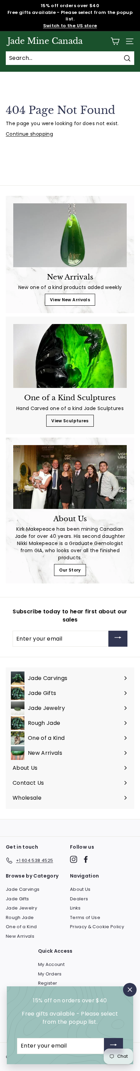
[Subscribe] (117, 639)
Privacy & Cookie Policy (97, 926)
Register (47, 983)
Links (75, 908)
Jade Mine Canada (45, 41)
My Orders (50, 974)
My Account (51, 964)
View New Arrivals (70, 300)
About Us (80, 889)
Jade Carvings (23, 889)
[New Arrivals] (70, 235)
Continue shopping (29, 134)
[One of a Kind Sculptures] (70, 356)
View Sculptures (69, 421)
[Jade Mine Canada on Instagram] (73, 859)
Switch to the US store (70, 25)
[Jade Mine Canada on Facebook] (85, 859)
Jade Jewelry (21, 908)
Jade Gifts (17, 899)
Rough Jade (20, 917)
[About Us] (70, 477)
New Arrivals (20, 936)
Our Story (70, 570)
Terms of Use (85, 917)
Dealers (79, 899)
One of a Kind (21, 926)
